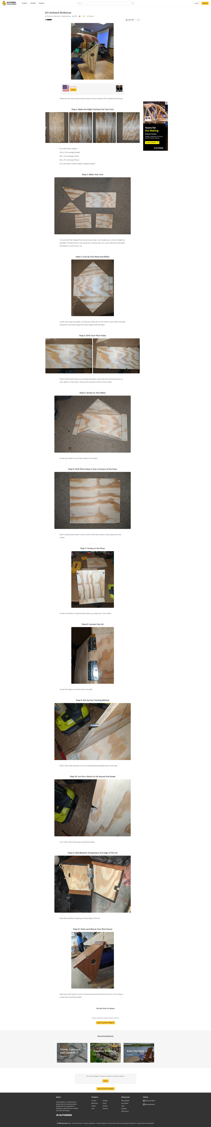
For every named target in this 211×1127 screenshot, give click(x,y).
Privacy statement (89, 1123)
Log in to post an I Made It (105, 1023)
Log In (197, 3)
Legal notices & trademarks (145, 1123)
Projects (24, 3)
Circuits (93, 1101)
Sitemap (124, 1109)
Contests (33, 3)
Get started (124, 1103)
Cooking (105, 1101)
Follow (73, 90)
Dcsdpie (49, 16)
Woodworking (66, 16)
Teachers (41, 3)
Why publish (125, 1101)
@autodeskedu (150, 1104)
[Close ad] (166, 103)
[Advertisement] (155, 126)
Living (104, 1103)
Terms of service (77, 1123)
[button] (138, 20)
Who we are (125, 1111)
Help (122, 1106)
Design (93, 1106)
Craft (92, 1109)
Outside (105, 1106)
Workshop (57, 16)
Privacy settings (102, 1123)
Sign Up (205, 3)
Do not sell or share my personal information (122, 1123)
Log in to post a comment (105, 1089)
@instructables (150, 1101)
